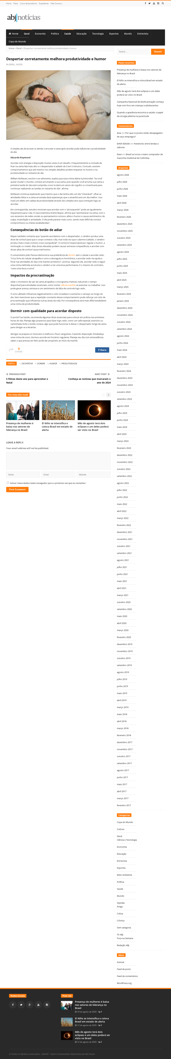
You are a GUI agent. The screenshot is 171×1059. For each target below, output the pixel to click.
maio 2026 (122, 195)
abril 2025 (121, 279)
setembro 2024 (124, 328)
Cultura (120, 829)
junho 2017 (122, 777)
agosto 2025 (123, 251)
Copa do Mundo (17, 41)
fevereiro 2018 (124, 735)
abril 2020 (121, 623)
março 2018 (122, 728)
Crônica (120, 920)
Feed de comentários (127, 976)
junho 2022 (122, 497)
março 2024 (122, 363)
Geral (27, 33)
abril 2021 (121, 588)
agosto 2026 (123, 174)
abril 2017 (121, 791)
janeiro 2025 (123, 300)
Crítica (120, 913)
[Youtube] (154, 3)
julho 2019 (122, 679)
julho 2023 (122, 412)
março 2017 (122, 798)
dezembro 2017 (124, 742)
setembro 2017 (124, 763)
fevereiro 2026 (124, 216)
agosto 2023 (123, 405)
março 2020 (122, 630)
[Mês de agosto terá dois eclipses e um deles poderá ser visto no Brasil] (67, 1035)
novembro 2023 (125, 384)
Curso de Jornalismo (28, 3)
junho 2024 (122, 342)
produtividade (69, 363)
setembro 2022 (124, 476)
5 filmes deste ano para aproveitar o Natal (27, 380)
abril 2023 (121, 434)
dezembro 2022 (124, 455)
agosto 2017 (123, 770)
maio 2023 (122, 427)
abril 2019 (121, 700)
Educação (81, 33)
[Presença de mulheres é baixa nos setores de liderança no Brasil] (67, 1005)
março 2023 (122, 441)
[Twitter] (149, 3)
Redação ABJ (123, 945)
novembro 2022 (125, 462)
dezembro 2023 (124, 377)
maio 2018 (122, 714)
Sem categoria (124, 927)
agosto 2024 (123, 335)
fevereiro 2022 (124, 525)
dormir (71, 255)
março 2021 (122, 595)
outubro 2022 (123, 469)
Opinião (121, 902)
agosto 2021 (123, 560)
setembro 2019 (124, 665)
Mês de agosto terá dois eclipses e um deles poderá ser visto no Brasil (93, 427)
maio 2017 (122, 784)
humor (53, 363)
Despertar (27, 363)
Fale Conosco (56, 3)
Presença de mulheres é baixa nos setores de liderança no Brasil (19, 427)
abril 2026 (121, 202)
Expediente (44, 3)
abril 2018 (121, 721)
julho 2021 (122, 567)
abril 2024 (121, 356)
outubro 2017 (123, 756)
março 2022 (122, 518)
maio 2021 (122, 581)
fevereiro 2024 (124, 370)
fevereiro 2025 (124, 293)
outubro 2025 (123, 237)
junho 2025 (122, 265)
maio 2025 (122, 272)
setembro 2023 (124, 398)
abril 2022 (121, 511)
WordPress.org (124, 983)
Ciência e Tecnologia (127, 839)
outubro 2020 (123, 602)
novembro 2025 (125, 230)
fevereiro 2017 (124, 805)
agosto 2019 (123, 672)
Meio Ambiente (124, 874)
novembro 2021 (125, 539)
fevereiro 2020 (124, 637)
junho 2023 (122, 419)
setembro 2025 (124, 244)
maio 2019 (122, 693)
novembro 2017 (125, 749)
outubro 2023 (123, 391)
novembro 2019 (125, 651)
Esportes (114, 33)
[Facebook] (145, 3)
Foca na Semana (125, 938)
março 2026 (122, 209)
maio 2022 (122, 504)
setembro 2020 (124, 609)
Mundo (128, 33)
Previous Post (17, 374)
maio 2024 (122, 349)
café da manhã (68, 285)
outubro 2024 (123, 321)
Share (103, 349)
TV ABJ (120, 934)
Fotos (15, 3)
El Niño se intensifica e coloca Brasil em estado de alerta (57, 427)
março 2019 (122, 707)
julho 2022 (122, 490)
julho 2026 (122, 181)
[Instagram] (158, 3)
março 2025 (122, 286)
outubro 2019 (123, 658)
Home (8, 3)
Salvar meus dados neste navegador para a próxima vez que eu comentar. (48, 483)
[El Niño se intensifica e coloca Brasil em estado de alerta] (67, 1021)
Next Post (101, 374)
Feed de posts (124, 969)
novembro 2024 (125, 314)
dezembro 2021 (124, 532)
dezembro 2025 (124, 223)
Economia (40, 33)
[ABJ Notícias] (23, 17)
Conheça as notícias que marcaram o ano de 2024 (89, 380)
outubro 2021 (123, 546)
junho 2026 (122, 188)
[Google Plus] (30, 1004)
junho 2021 (122, 574)
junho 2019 (122, 686)
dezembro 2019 (124, 644)
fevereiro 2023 (124, 448)
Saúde (67, 33)
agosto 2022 (123, 483)
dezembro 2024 (124, 307)
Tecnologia (98, 33)
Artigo (120, 906)
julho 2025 (122, 258)
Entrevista (142, 33)
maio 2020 (122, 616)
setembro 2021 (124, 553)
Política (55, 33)
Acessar (120, 962)
